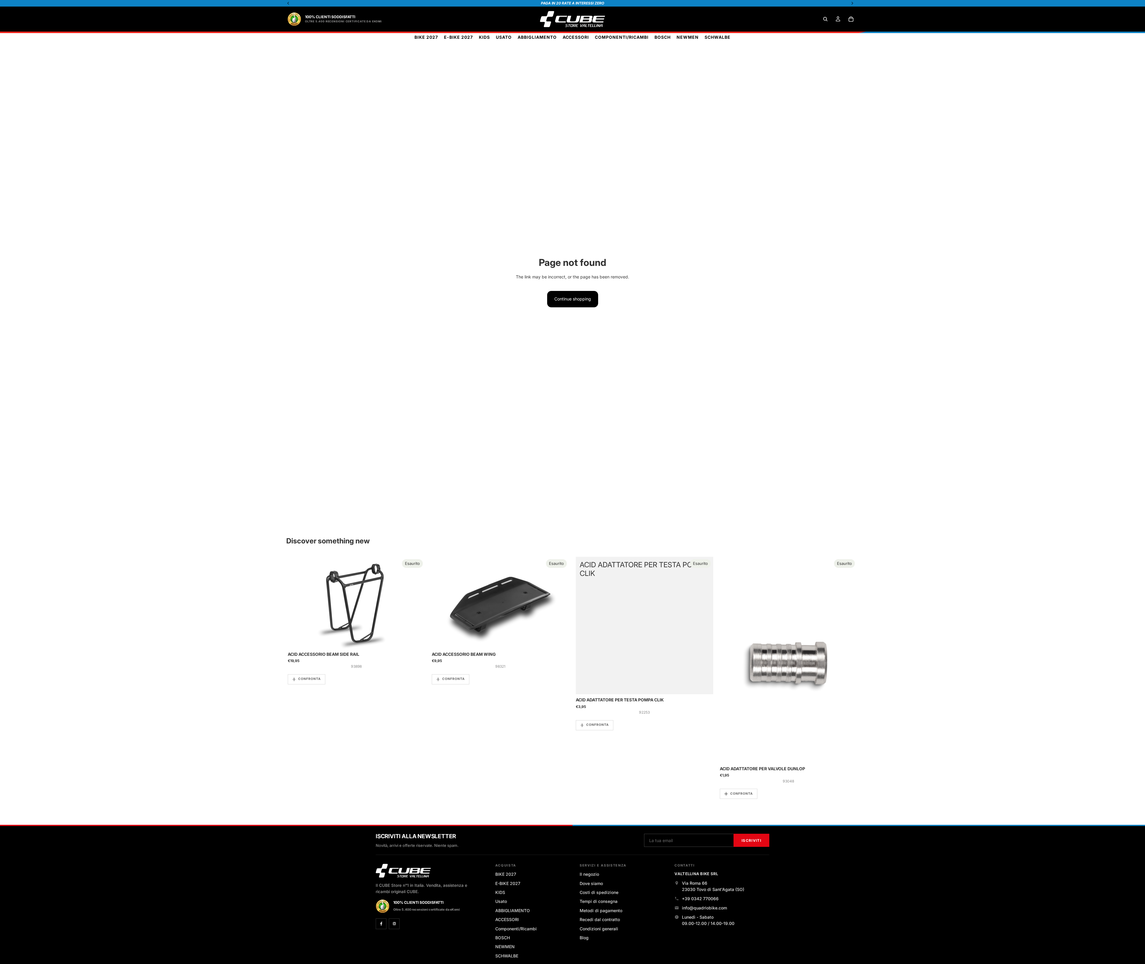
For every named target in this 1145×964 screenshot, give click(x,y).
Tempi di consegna (599, 901)
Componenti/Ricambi (516, 928)
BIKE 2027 (505, 874)
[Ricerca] (825, 19)
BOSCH (502, 937)
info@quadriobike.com (704, 907)
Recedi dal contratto (600, 919)
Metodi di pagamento (601, 910)
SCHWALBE (506, 955)
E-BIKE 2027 (507, 883)
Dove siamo (591, 883)
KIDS (500, 892)
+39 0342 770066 (700, 898)
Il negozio (589, 874)
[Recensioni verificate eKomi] (294, 19)
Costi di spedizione (599, 892)
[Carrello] (851, 19)
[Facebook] (381, 923)
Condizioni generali (599, 928)
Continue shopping (572, 298)
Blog (584, 937)
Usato (501, 901)
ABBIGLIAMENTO (512, 910)
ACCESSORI (507, 919)
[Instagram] (394, 923)
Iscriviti (751, 840)
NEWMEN (505, 946)
